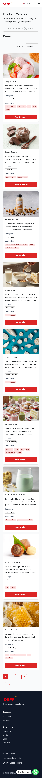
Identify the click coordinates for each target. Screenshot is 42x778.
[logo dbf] (7, 4)
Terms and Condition (12, 758)
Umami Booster (11, 219)
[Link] (34, 3)
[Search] (36, 28)
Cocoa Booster (11, 152)
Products (7, 716)
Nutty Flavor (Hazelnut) (14, 562)
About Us (7, 731)
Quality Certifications (12, 763)
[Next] (12, 682)
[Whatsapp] (35, 772)
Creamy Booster (12, 357)
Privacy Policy (9, 753)
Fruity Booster (10, 81)
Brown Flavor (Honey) (14, 630)
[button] (26, 3)
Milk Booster (10, 290)
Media (5, 735)
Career (6, 739)
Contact (6, 742)
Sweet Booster (11, 424)
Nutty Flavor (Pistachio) (15, 495)
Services (6, 720)
